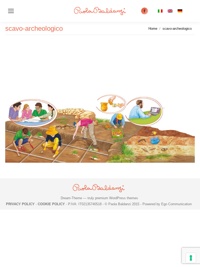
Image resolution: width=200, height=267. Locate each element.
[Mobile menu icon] (11, 11)
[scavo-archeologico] (100, 105)
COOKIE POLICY (51, 204)
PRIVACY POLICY (20, 204)
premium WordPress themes (116, 198)
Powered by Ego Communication (167, 204)
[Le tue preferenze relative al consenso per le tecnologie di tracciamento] (191, 258)
